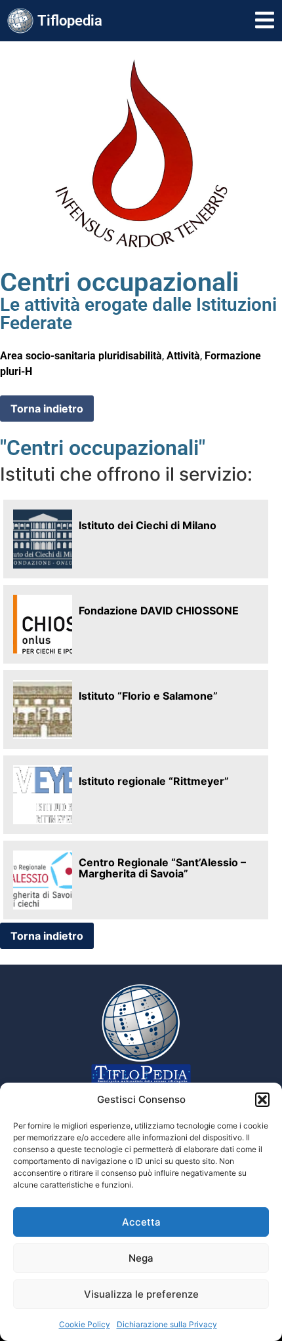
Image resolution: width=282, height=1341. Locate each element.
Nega (141, 1258)
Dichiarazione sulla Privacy (167, 1324)
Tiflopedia (69, 20)
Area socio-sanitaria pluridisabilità (81, 356)
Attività (183, 356)
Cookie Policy (84, 1324)
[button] (262, 1099)
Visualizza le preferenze (141, 1294)
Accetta (141, 1222)
